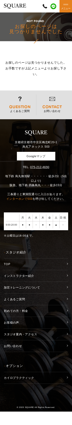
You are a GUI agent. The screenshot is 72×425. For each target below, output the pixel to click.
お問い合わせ (13, 346)
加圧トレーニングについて (22, 287)
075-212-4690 (39, 167)
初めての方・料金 (16, 310)
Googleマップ (36, 156)
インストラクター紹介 (19, 275)
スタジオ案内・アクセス (20, 334)
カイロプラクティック (19, 377)
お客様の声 (11, 322)
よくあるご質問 (14, 299)
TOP (7, 264)
